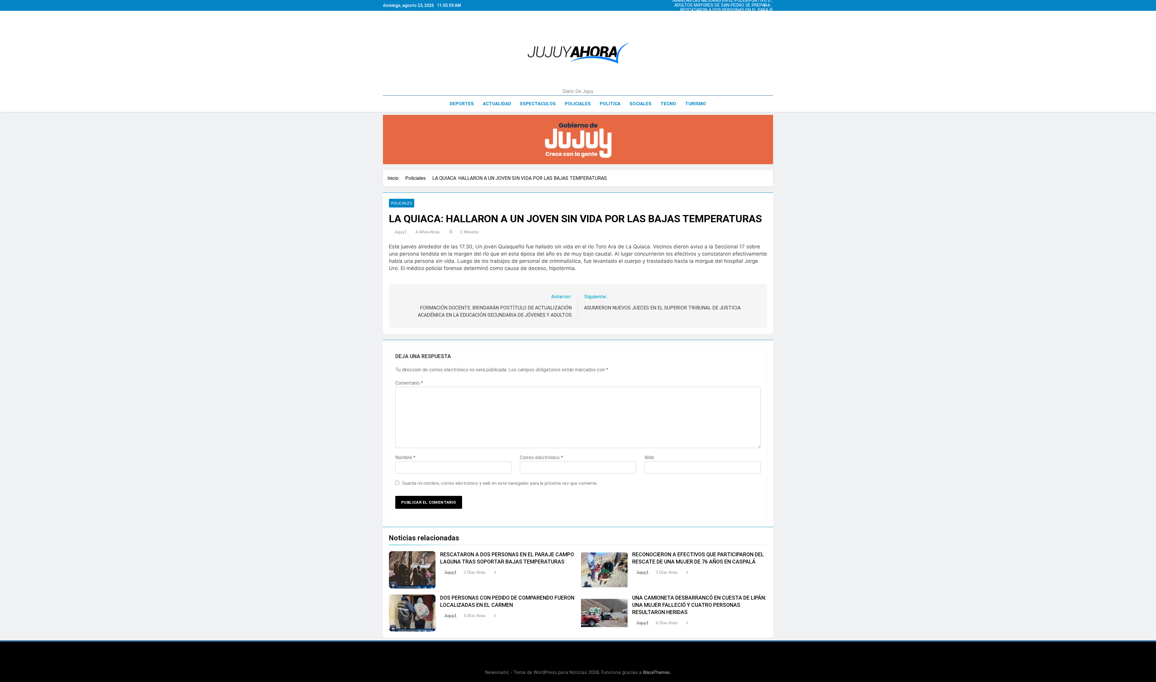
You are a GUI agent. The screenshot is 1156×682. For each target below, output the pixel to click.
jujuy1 (400, 231)
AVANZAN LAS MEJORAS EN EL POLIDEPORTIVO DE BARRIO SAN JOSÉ (735, 15)
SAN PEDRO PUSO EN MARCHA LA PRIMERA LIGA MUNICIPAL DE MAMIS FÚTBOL (737, 10)
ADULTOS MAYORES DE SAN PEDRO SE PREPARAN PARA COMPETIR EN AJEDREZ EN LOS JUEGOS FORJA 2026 (732, 19)
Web (649, 457)
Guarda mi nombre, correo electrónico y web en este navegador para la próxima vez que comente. (500, 483)
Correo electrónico (541, 457)
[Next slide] (770, 4)
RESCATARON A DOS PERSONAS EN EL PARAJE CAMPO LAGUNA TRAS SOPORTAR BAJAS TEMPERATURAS (731, 5)
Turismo (695, 103)
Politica (610, 103)
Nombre (405, 457)
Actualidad (497, 103)
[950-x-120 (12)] (578, 139)
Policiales (578, 103)
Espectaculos (538, 103)
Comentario (409, 383)
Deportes (462, 103)
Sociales (640, 103)
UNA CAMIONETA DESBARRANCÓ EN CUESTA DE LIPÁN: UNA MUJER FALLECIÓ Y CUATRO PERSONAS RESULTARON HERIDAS (699, 605)
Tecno (668, 103)
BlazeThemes (656, 672)
